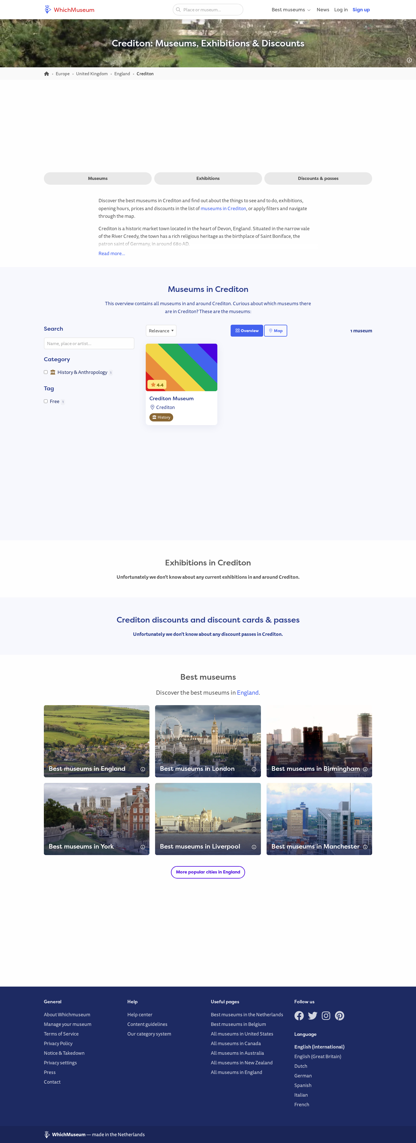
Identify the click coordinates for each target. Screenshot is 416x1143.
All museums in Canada (236, 1043)
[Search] (178, 9)
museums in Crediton (223, 208)
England (248, 692)
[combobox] (208, 10)
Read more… (111, 253)
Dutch (300, 1066)
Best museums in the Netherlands (247, 1014)
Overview (249, 330)
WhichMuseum (74, 10)
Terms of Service (61, 1033)
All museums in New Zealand (242, 1062)
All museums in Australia (237, 1053)
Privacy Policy (58, 1043)
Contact (52, 1082)
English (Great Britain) (317, 1056)
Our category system (149, 1033)
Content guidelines (147, 1024)
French (301, 1104)
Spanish (303, 1085)
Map (278, 330)
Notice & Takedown (64, 1053)
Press (50, 1072)
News (323, 9)
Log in (341, 9)
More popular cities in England (208, 872)
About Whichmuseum (67, 1014)
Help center (140, 1014)
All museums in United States (242, 1033)
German (303, 1075)
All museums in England (236, 1072)
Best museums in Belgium (238, 1024)
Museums (98, 178)
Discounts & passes (318, 178)
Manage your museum (67, 1024)
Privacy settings (60, 1062)
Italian (301, 1095)
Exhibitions (208, 178)
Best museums (288, 9)
